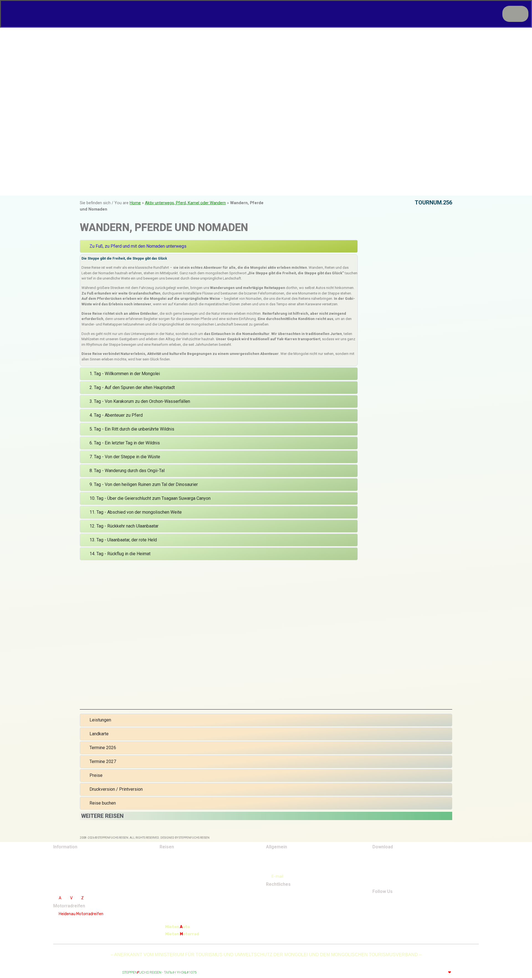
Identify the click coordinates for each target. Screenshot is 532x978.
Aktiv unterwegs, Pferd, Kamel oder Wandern (185, 202)
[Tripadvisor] (410, 902)
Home (135, 202)
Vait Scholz (468, 972)
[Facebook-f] (383, 902)
